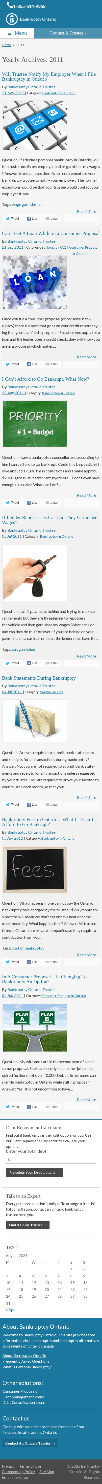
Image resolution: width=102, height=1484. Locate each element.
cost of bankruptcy (28, 948)
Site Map (46, 1471)
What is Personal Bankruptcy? (27, 1367)
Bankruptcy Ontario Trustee (31, 86)
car (14, 649)
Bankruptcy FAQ (54, 247)
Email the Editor (15, 1477)
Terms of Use (30, 1466)
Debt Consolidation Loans (24, 1402)
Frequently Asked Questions (25, 1361)
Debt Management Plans (23, 1397)
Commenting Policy (18, 1471)
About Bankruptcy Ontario (24, 1355)
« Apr (10, 1309)
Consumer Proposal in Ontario (63, 996)
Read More (86, 211)
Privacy (8, 1466)
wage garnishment (27, 204)
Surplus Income (51, 692)
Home (6, 45)
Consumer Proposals (19, 1391)
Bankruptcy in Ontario (59, 93)
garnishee (27, 649)
